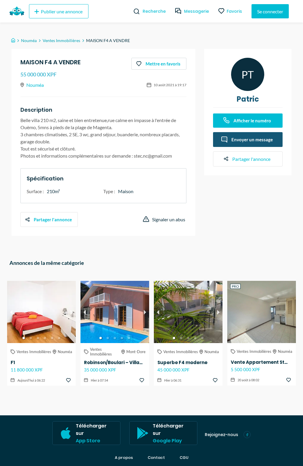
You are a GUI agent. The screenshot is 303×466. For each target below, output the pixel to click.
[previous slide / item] (11, 312)
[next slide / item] (71, 312)
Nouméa (29, 40)
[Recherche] (134, 11)
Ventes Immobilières (61, 40)
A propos (124, 457)
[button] (23, 338)
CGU (184, 457)
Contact (156, 457)
